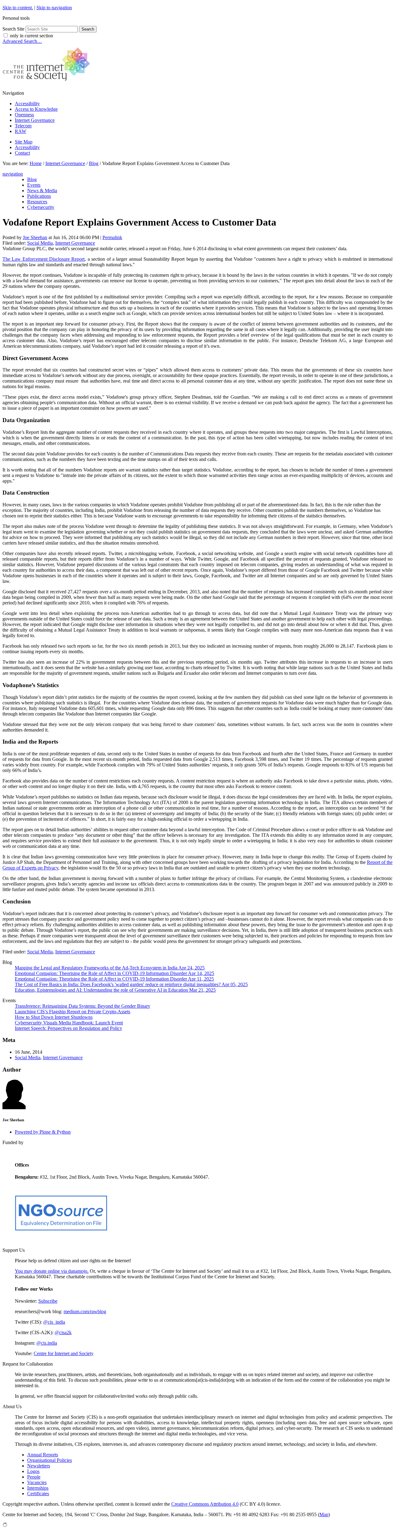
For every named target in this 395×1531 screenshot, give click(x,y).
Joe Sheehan (35, 237)
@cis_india (54, 1322)
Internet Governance (35, 120)
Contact (22, 153)
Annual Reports (42, 1454)
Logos (33, 1471)
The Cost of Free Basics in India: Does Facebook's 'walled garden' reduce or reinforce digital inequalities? (131, 984)
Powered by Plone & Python (43, 1132)
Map (323, 1514)
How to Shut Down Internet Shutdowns (54, 1017)
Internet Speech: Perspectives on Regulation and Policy (68, 1028)
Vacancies (37, 1482)
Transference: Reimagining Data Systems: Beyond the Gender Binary (82, 1006)
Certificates (38, 1493)
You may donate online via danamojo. (52, 1271)
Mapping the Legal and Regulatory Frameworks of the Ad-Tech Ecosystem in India (110, 967)
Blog (93, 163)
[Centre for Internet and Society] (48, 82)
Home (36, 163)
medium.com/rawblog (85, 1311)
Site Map (23, 141)
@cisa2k (63, 1332)
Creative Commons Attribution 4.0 (205, 1504)
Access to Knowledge (36, 109)
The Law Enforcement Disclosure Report (43, 259)
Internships (37, 1488)
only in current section (31, 35)
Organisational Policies (49, 1460)
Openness (24, 114)
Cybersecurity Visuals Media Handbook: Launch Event (69, 1022)
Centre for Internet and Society (64, 1353)
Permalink (112, 237)
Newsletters (38, 1465)
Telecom (23, 125)
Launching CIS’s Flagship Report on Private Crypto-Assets (72, 1011)
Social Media (40, 243)
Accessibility (27, 103)
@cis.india (46, 1343)
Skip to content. (17, 7)
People (33, 1476)
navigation (12, 173)
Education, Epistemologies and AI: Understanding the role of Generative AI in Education (115, 990)
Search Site (13, 28)
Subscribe (47, 1301)
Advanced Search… (22, 41)
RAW (20, 131)
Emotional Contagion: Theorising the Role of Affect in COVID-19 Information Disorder (114, 973)
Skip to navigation (54, 7)
